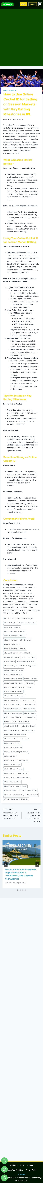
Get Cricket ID (24, 721)
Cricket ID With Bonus (12, 704)
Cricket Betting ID (10, 666)
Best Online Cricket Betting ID (14, 636)
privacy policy (31, 1170)
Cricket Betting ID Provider (13, 670)
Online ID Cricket (10, 790)
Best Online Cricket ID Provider (15, 648)
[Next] (37, 864)
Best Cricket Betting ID (24, 618)
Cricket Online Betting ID (13, 713)
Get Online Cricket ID (11, 730)
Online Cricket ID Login (12, 765)
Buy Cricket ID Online (12, 657)
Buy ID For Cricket (28, 657)
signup (30, 1165)
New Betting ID (9, 739)
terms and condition (15, 1170)
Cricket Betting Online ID (13, 679)
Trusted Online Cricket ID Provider (16, 799)
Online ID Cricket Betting (28, 790)
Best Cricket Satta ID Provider (14, 631)
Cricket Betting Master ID (13, 674)
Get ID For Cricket (28, 726)
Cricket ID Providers (28, 700)
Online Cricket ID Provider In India (16, 773)
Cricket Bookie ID (30, 679)
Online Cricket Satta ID (12, 782)
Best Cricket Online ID (12, 627)
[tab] (17, 890)
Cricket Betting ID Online (28, 666)
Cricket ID (30, 683)
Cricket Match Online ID (12, 709)
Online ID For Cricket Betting (14, 795)
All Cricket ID (9, 618)
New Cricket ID (23, 739)
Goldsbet (13, 1165)
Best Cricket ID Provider (26, 623)
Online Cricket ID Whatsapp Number (16, 777)
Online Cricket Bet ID (11, 743)
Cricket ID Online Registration (14, 696)
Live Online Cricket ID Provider (15, 734)
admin (7, 119)
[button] (40, 4)
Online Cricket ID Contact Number (16, 760)
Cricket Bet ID (9, 661)
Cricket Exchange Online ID (13, 683)
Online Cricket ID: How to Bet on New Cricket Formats (11, 814)
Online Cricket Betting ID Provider (16, 752)
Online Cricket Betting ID (13, 747)
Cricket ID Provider (11, 700)
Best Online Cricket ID (12, 644)
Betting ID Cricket (10, 653)
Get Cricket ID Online (11, 726)
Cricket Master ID (29, 704)
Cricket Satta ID (30, 713)
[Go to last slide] (6, 864)
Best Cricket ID (9, 623)
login (22, 1165)
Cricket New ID (29, 709)
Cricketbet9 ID (30, 717)
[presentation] (21, 852)
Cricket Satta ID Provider (13, 717)
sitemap (21, 1174)
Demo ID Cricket (10, 721)
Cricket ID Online (25, 687)
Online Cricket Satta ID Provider (15, 786)
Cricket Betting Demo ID (25, 661)
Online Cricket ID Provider (13, 769)
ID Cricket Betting (28, 730)
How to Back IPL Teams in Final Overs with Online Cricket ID (33, 815)
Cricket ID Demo (10, 687)
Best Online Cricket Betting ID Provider (17, 640)
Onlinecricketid (32, 795)
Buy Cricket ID (25, 653)
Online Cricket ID (9, 90)
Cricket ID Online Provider (13, 691)
